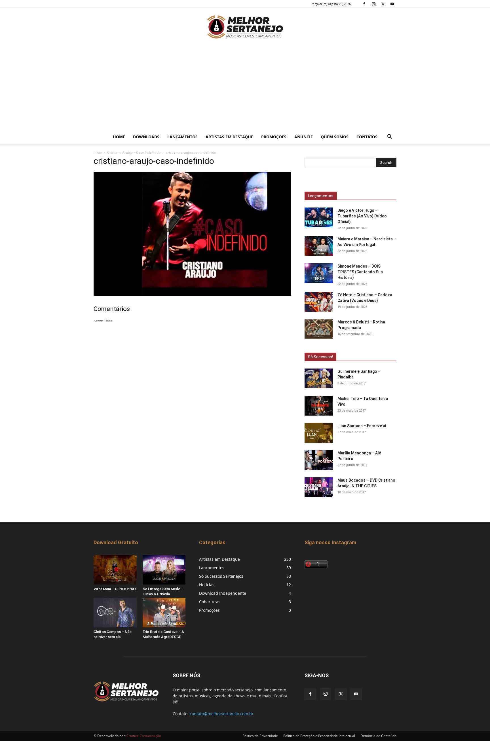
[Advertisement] (245, 87)
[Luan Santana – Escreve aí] (319, 433)
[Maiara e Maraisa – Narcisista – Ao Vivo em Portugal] (319, 246)
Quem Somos (335, 136)
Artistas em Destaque (229, 136)
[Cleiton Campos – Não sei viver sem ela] (115, 612)
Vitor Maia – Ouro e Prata (115, 589)
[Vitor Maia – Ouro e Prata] (115, 570)
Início (98, 152)
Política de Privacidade (260, 735)
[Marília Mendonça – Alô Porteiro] (319, 460)
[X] (383, 4)
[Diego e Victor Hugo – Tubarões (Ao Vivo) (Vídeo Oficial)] (319, 217)
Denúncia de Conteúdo (378, 735)
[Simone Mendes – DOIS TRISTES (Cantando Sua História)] (319, 273)
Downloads (146, 136)
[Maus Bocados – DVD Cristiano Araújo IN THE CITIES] (319, 487)
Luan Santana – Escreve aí (361, 426)
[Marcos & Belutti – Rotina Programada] (319, 329)
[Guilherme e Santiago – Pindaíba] (319, 378)
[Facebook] (364, 4)
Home (119, 136)
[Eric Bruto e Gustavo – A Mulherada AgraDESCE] (164, 612)
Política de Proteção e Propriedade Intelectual (319, 735)
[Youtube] (392, 4)
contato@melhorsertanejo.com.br (222, 713)
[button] (389, 137)
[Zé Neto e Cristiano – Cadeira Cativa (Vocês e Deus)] (319, 302)
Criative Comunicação (143, 735)
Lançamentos (182, 136)
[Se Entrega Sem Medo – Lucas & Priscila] (164, 570)
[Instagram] (373, 4)
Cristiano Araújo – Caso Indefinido (133, 152)
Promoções (273, 136)
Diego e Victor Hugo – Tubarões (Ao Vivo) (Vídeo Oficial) (362, 216)
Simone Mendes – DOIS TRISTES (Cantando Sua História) (360, 272)
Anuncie (303, 136)
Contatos (366, 136)
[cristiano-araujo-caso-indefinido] (192, 294)
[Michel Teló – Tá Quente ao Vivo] (319, 406)
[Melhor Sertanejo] (245, 27)
